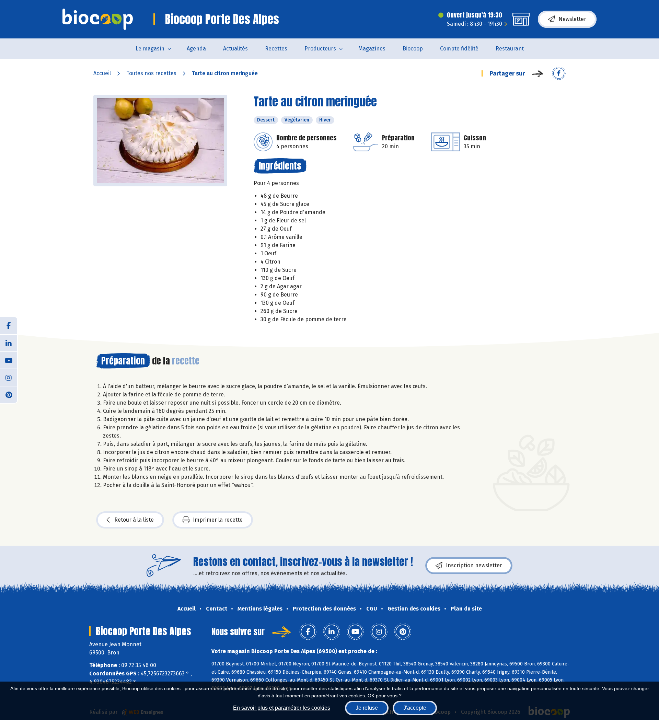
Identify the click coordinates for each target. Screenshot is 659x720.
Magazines (371, 48)
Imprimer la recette (218, 519)
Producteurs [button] (320, 48)
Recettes (276, 48)
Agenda (196, 48)
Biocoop (413, 48)
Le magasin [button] (150, 48)
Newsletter (572, 19)
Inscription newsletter (474, 565)
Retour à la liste (134, 519)
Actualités (235, 48)
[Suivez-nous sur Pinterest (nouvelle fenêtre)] (8, 394)
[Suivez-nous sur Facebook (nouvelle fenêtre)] (8, 325)
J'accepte (414, 708)
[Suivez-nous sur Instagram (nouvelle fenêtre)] (8, 377)
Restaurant (510, 48)
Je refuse (367, 708)
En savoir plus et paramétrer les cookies (281, 708)
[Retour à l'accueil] (97, 19)
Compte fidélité (459, 48)
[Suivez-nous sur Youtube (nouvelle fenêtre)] (8, 360)
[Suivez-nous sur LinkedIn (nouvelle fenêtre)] (8, 342)
